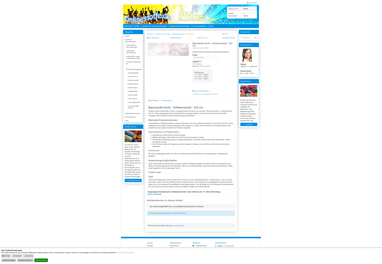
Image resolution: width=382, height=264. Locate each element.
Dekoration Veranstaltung (131, 52)
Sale (211, 26)
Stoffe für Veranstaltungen (155, 26)
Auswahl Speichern (25, 260)
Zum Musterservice (133, 180)
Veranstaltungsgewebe (134, 69)
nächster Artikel (228, 38)
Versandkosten (178, 225)
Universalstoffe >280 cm (133, 107)
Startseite (128, 26)
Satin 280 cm (132, 99)
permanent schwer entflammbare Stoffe (133, 57)
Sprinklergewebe (134, 102)
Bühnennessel (133, 84)
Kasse (245, 9)
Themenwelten (199, 26)
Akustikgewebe (133, 73)
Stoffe (137, 26)
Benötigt (7, 256)
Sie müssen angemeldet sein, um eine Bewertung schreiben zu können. (177, 206)
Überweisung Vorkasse (201, 247)
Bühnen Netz (132, 76)
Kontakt (150, 246)
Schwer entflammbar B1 (133, 63)
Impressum (174, 246)
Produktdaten (166, 100)
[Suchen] (255, 37)
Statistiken (18, 256)
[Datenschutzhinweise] (125, 252)
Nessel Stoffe (132, 95)
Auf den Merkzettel (201, 91)
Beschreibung (153, 100)
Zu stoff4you (249, 124)
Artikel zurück (176, 38)
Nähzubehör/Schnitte (180, 26)
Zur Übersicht (154, 38)
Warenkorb (234, 9)
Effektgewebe (133, 91)
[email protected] (154, 194)
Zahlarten (196, 243)
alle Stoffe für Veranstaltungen (131, 46)
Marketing (29, 256)
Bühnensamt (132, 88)
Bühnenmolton (133, 80)
